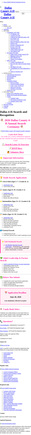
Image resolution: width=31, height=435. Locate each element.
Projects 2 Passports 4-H (17, 45)
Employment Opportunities (10, 381)
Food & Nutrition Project (17, 84)
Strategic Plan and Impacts (10, 379)
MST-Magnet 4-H (15, 57)
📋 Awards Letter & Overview (15, 144)
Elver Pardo (3, 328)
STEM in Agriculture (16, 89)
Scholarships (10, 78)
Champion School (12, 81)
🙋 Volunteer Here (15, 152)
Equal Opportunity (8, 399)
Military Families (8, 402)
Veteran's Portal (7, 407)
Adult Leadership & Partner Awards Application (16, 264)
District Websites (8, 357)
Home (5, 24)
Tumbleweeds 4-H (15, 48)
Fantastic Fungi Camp (16, 101)
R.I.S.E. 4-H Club (15, 46)
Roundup (6, 360)
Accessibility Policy (8, 394)
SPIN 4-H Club (11, 60)
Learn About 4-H (8, 353)
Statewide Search (8, 397)
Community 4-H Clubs (13, 32)
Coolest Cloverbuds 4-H (17, 62)
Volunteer (6, 29)
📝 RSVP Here (15, 148)
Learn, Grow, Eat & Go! (17, 85)
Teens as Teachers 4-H (16, 71)
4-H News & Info (8, 104)
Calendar (5, 106)
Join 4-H (9, 28)
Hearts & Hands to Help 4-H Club (19, 42)
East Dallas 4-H (14, 38)
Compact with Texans (9, 391)
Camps (9, 96)
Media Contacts (7, 376)
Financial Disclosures (9, 408)
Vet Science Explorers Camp (18, 99)
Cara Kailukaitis (4, 325)
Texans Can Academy (16, 59)
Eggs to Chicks (14, 82)
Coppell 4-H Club (15, 35)
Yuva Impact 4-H (15, 51)
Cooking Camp (14, 98)
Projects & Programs (9, 359)
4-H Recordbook (11, 76)
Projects (9, 79)
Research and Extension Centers (12, 373)
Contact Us (6, 362)
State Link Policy (8, 396)
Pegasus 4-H (13, 43)
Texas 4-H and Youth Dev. (10, 378)
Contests (9, 103)
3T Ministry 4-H (14, 34)
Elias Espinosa (4, 331)
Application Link (8, 185)
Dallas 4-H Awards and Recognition (17, 95)
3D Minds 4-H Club (15, 67)
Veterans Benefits (8, 400)
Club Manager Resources (14, 74)
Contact (5, 107)
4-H (1, 348)
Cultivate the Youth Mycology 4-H (19, 37)
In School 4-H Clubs (12, 53)
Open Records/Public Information (12, 410)
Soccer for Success (15, 87)
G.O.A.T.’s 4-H (14, 40)
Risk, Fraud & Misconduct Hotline (12, 403)
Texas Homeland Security (10, 405)
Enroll (5, 356)
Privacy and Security (9, 392)
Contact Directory (8, 375)
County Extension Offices (10, 372)
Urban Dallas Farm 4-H (16, 49)
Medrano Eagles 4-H (16, 56)
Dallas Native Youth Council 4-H (19, 54)
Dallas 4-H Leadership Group (15, 93)
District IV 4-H (11, 90)
